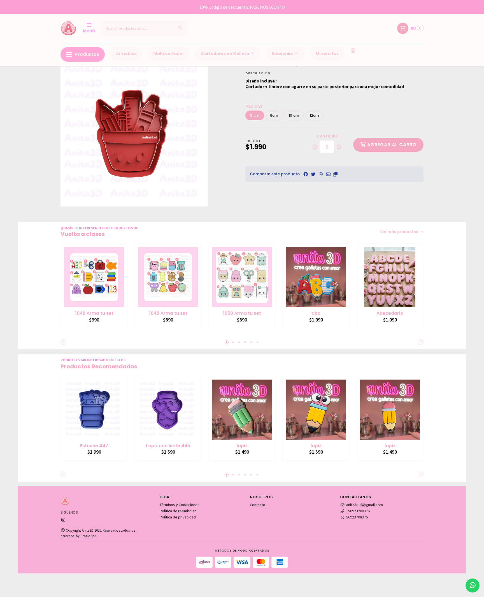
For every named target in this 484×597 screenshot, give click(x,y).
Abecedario (389, 313)
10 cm (294, 115)
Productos (87, 54)
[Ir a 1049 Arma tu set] (168, 277)
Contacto (257, 505)
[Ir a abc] (316, 277)
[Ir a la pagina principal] (68, 28)
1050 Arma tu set (242, 313)
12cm (314, 115)
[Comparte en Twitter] (313, 174)
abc (315, 313)
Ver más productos (399, 232)
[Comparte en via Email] (328, 174)
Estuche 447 (94, 446)
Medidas (253, 106)
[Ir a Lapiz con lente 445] (168, 409)
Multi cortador (168, 53)
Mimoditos (327, 53)
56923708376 (357, 517)
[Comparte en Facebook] (305, 174)
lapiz (242, 446)
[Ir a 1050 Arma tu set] (242, 277)
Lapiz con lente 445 (168, 446)
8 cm (254, 115)
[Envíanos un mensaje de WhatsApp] (473, 585)
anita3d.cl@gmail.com (364, 505)
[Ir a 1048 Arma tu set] (94, 277)
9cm (274, 115)
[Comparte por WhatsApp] (321, 174)
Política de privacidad (178, 517)
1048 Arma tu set (94, 313)
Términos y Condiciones (179, 505)
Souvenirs (283, 53)
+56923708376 (358, 511)
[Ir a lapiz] (242, 409)
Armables (126, 53)
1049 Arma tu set (168, 313)
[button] (335, 174)
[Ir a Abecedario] (390, 277)
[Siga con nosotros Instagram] (353, 50)
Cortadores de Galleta (225, 53)
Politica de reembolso (178, 511)
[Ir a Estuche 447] (94, 409)
